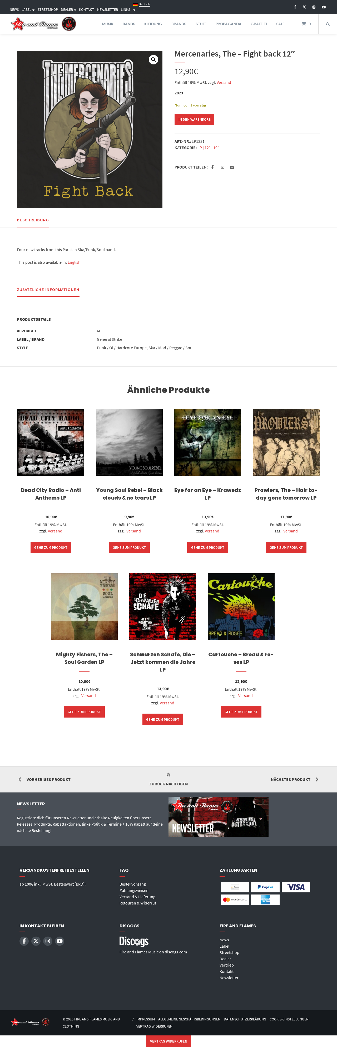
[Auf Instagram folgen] (313, 7)
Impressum (145, 1019)
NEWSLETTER (107, 9)
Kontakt (227, 971)
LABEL (26, 9)
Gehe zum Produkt (50, 547)
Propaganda (228, 24)
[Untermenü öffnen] (32, 9)
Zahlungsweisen (134, 890)
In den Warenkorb (195, 119)
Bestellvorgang (133, 884)
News (224, 939)
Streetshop (229, 952)
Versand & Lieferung (137, 896)
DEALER (67, 9)
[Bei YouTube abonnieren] (324, 7)
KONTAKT (86, 9)
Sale (280, 24)
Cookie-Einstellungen (289, 1019)
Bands (129, 24)
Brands (178, 24)
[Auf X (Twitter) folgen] (304, 7)
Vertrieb (227, 965)
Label (224, 946)
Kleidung (153, 24)
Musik (107, 24)
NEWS (14, 9)
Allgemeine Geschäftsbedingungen (189, 1019)
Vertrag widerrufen (154, 1026)
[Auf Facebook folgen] (295, 7)
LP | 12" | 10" (208, 147)
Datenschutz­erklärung (245, 1019)
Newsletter (229, 977)
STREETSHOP (48, 9)
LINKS (125, 9)
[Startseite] (43, 24)
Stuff (201, 24)
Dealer (225, 958)
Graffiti (259, 24)
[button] (153, 59)
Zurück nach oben (168, 783)
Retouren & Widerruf (138, 903)
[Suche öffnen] (328, 24)
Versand (224, 82)
